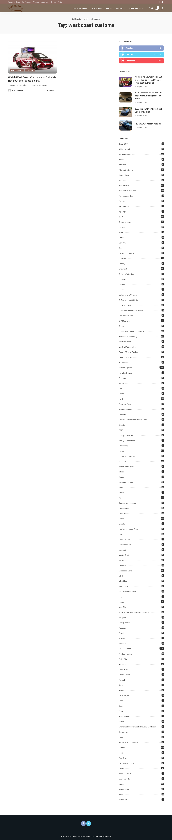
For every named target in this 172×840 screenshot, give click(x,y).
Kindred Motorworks (127, 503)
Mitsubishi (123, 581)
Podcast (122, 628)
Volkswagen (124, 789)
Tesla (121, 753)
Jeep (121, 487)
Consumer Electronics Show (131, 310)
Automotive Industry (127, 191)
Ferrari (121, 383)
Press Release (17, 70)
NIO (120, 597)
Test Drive (123, 758)
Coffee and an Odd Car (129, 300)
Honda (121, 451)
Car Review (123, 258)
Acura (121, 160)
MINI (121, 576)
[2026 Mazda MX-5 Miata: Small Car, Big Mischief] (125, 112)
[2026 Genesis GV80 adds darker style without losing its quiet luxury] (125, 97)
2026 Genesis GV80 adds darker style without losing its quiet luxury (149, 95)
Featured (122, 378)
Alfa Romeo (124, 165)
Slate (121, 737)
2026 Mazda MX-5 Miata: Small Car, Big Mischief (148, 110)
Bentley (122, 201)
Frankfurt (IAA (125, 404)
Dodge (121, 326)
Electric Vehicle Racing (128, 352)
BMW (121, 217)
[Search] (162, 8)
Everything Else (125, 368)
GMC (121, 430)
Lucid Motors (124, 539)
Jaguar (122, 477)
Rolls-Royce (124, 696)
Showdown (123, 732)
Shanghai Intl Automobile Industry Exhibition (137, 727)
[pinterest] (141, 60)
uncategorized (125, 774)
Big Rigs (122, 212)
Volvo (121, 794)
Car (120, 248)
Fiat (120, 389)
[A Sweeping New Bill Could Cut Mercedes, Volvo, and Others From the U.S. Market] (125, 82)
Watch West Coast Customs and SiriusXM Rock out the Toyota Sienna (32, 79)
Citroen (122, 284)
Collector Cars (125, 305)
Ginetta (122, 425)
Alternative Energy (126, 170)
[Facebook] (159, 2)
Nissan (121, 602)
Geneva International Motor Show (133, 420)
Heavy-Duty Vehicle (127, 441)
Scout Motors (124, 716)
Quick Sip (123, 659)
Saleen (122, 706)
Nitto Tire (122, 607)
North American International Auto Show (136, 612)
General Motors (125, 409)
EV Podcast (123, 363)
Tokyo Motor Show (126, 763)
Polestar (122, 638)
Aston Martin (124, 175)
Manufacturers (125, 545)
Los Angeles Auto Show (129, 529)
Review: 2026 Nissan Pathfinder (149, 123)
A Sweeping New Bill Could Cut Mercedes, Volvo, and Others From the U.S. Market (148, 79)
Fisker (121, 394)
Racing (122, 664)
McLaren (122, 565)
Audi (120, 180)
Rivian (121, 690)
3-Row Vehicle (125, 149)
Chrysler (122, 279)
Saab (121, 701)
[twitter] (141, 54)
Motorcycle (123, 586)
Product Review (125, 654)
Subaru (122, 748)
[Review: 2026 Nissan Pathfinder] (125, 125)
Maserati (122, 550)
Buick (121, 232)
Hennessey (123, 446)
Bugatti (122, 227)
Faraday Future (125, 373)
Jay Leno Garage (126, 482)
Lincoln (122, 524)
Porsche (122, 644)
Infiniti (121, 472)
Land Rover (124, 513)
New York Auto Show (127, 591)
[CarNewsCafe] (16, 8)
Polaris (121, 633)
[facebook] (141, 48)
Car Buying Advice (126, 253)
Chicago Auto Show (127, 274)
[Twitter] (162, 2)
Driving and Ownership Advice (131, 331)
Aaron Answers (125, 154)
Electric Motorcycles (127, 347)
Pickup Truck (124, 623)
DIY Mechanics (125, 321)
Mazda (121, 560)
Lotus (121, 534)
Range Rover (124, 675)
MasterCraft (124, 555)
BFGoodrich (124, 206)
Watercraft (123, 800)
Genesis (122, 415)
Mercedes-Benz (125, 571)
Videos (121, 784)
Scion (121, 711)
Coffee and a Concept (128, 295)
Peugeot (122, 618)
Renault (122, 680)
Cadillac (122, 238)
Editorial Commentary (128, 336)
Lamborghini (124, 508)
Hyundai (122, 461)
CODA (121, 290)
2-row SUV (123, 144)
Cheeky (122, 264)
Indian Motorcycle (126, 467)
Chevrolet (123, 269)
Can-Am (122, 243)
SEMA (121, 722)
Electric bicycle (125, 342)
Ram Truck (123, 670)
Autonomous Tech (126, 196)
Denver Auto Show (126, 316)
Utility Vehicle (124, 779)
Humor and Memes (127, 456)
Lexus (121, 519)
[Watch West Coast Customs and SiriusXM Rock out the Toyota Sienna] (32, 57)
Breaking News (125, 222)
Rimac (121, 685)
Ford (121, 399)
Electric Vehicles (125, 357)
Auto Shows (124, 186)
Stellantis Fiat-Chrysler (128, 742)
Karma (121, 493)
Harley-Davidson (126, 435)
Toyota (29, 70)
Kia (120, 498)
